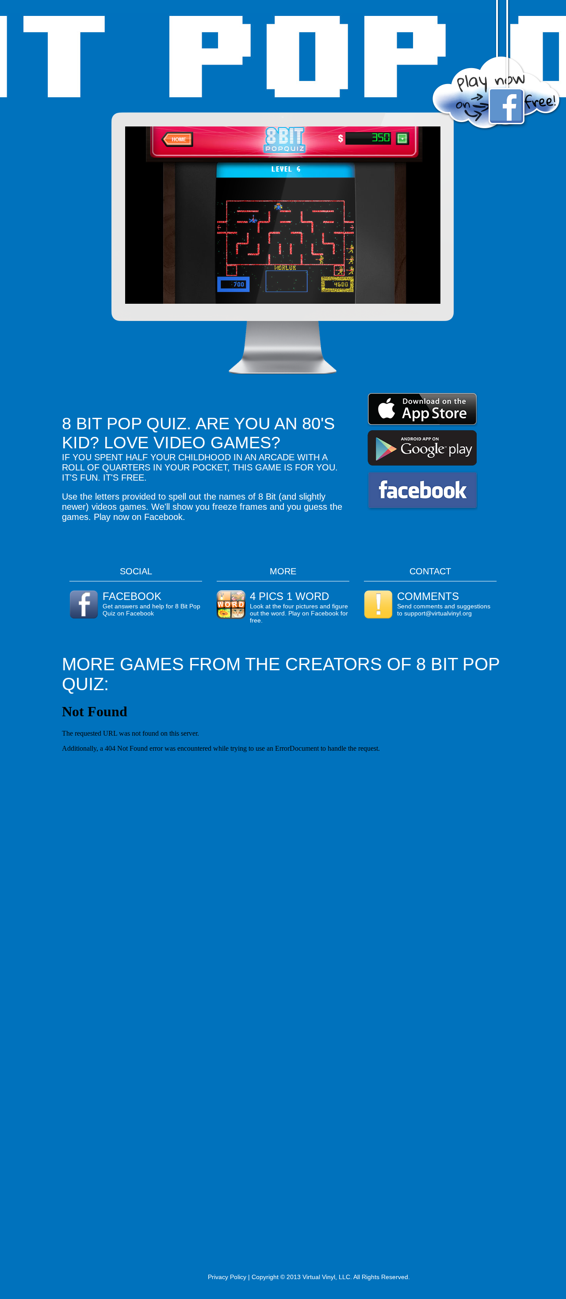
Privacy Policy (227, 1276)
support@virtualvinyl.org (438, 613)
